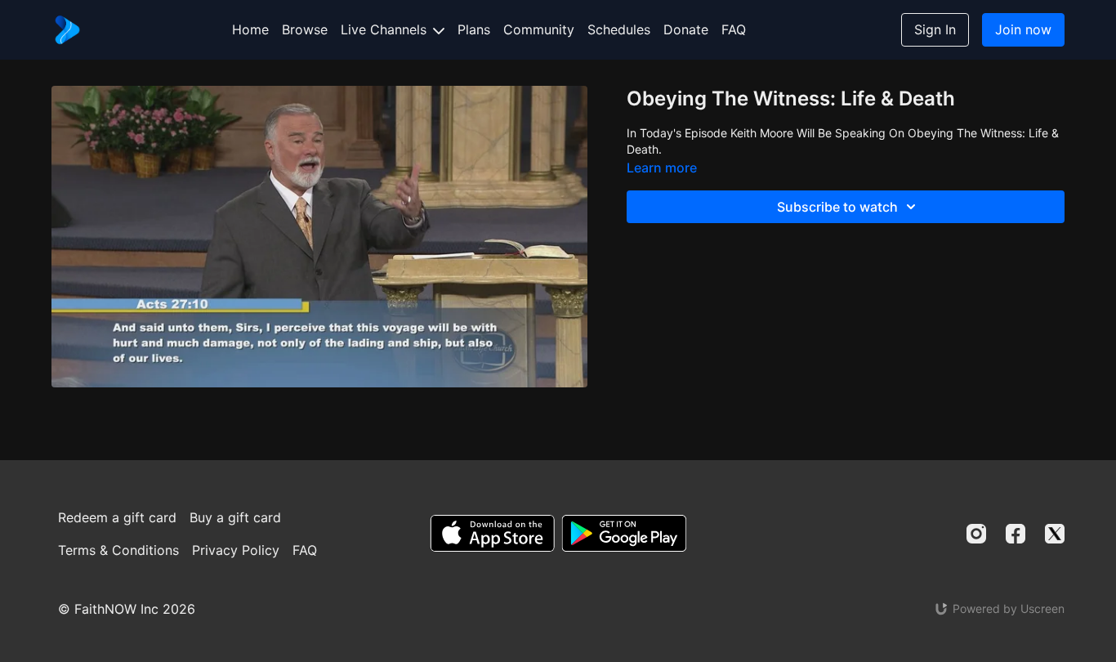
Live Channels (386, 29)
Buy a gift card (235, 517)
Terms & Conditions (118, 550)
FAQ (733, 29)
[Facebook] (1015, 533)
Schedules (618, 29)
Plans (474, 29)
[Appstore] (492, 533)
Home (250, 29)
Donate (685, 29)
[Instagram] (976, 533)
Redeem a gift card (117, 517)
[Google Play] (624, 533)
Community (538, 29)
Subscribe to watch (837, 207)
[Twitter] (1055, 533)
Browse (305, 29)
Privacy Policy (235, 550)
